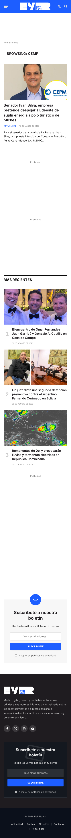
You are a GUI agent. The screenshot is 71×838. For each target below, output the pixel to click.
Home (7, 42)
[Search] (65, 6)
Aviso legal (38, 828)
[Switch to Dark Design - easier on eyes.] (59, 6)
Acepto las (37, 655)
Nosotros (44, 824)
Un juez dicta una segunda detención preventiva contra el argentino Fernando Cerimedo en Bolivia (39, 394)
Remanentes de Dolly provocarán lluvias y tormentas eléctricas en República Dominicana (36, 455)
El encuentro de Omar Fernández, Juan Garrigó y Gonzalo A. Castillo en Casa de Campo (39, 334)
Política (31, 824)
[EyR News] (35, 6)
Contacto (59, 824)
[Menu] (6, 6)
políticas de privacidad (43, 655)
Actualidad (17, 824)
